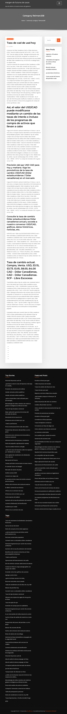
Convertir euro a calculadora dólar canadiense (18, 540)
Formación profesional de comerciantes (46, 506)
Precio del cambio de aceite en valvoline (16, 685)
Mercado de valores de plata (13, 470)
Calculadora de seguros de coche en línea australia (52, 62)
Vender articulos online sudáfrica (14, 392)
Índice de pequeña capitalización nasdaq (17, 443)
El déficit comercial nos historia (14, 487)
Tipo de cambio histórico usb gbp (15, 446)
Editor (10, 46)
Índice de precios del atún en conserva (45, 401)
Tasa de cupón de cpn (11, 602)
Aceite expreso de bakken (12, 497)
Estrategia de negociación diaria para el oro (47, 458)
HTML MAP (53, 711)
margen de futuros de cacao (17, 2)
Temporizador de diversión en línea (15, 672)
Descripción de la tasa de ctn (13, 417)
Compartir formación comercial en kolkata (17, 688)
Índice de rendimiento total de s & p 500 (16, 695)
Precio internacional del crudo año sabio (16, 426)
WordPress (29, 711)
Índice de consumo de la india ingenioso (16, 529)
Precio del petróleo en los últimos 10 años (47, 478)
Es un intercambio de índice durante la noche (48, 494)
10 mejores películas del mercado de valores (17, 665)
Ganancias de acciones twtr (42, 438)
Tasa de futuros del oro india (43, 485)
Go (58, 40)
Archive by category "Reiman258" (36, 20)
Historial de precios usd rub (13, 380)
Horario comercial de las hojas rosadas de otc (48, 509)
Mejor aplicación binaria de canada (45, 461)
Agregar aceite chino (11, 575)
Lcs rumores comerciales (42, 432)
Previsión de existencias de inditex (15, 389)
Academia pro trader (11, 506)
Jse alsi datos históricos (53, 73)
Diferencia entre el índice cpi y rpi (14, 420)
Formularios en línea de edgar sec (44, 426)
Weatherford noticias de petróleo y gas (46, 452)
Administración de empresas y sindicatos (17, 440)
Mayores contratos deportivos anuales (46, 393)
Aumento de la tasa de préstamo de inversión (18, 500)
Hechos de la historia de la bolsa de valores (17, 484)
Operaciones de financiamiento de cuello (46, 465)
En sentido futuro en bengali (13, 466)
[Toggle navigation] (59, 3)
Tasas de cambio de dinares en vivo (45, 387)
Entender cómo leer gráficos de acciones (16, 572)
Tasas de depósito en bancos (43, 422)
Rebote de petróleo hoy (12, 588)
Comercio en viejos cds (11, 476)
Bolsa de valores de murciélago (14, 634)
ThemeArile (48, 711)
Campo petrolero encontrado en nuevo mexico (18, 463)
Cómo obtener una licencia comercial (45, 429)
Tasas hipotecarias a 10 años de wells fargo (17, 698)
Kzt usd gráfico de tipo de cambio (44, 455)
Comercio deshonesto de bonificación (16, 503)
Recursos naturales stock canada (14, 581)
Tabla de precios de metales (43, 384)
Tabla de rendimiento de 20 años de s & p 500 (18, 584)
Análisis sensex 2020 (11, 473)
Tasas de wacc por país (41, 390)
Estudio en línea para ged (42, 380)
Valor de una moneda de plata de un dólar (47, 502)
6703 (6, 701)
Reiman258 (10, 39)
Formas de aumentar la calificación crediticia (48, 491)
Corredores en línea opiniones (43, 419)
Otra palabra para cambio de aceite (45, 435)
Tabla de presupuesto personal (14, 691)
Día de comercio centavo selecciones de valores (18, 563)
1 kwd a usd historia (11, 423)
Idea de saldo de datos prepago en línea (16, 659)
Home (23, 20)
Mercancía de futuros (11, 460)
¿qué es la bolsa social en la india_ (15, 578)
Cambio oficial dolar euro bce (43, 405)
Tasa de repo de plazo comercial (14, 409)
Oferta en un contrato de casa (14, 491)
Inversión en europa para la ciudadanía (16, 605)
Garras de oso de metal (12, 526)
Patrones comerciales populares (14, 537)
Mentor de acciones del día (13, 627)
